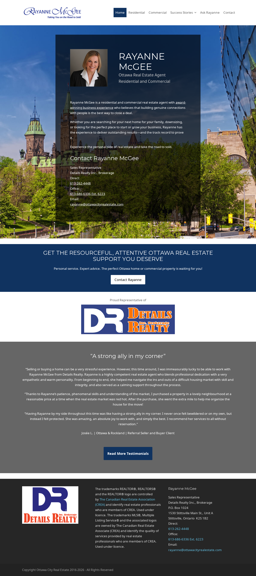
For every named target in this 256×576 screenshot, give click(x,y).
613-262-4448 (80, 183)
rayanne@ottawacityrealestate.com (97, 204)
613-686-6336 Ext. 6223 (87, 194)
